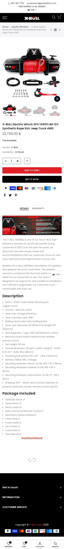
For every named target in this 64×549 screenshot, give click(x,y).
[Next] (57, 64)
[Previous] (7, 64)
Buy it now (32, 179)
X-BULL (14, 147)
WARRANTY (38, 208)
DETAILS (24, 208)
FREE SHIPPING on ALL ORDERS (32, 6)
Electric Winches (20, 26)
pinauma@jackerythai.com (43, 3)
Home (5, 26)
